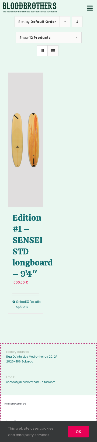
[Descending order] (77, 21)
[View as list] (53, 51)
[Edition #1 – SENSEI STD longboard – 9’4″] (25, 140)
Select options (20, 304)
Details (34, 301)
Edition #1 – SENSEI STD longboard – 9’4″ (32, 245)
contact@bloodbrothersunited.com (31, 382)
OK (78, 431)
